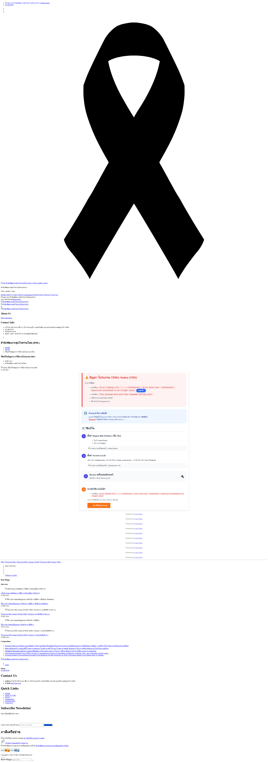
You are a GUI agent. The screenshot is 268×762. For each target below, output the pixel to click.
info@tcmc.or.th (15, 683)
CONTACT (47, 295)
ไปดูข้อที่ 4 (141, 390)
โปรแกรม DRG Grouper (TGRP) (28, 562)
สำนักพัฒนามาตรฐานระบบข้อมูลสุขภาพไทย (52, 746)
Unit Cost (55, 295)
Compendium (27, 295)
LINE (7, 665)
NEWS (20, 295)
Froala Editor (138, 514)
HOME (3, 295)
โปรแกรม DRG (10, 562)
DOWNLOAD (37, 295)
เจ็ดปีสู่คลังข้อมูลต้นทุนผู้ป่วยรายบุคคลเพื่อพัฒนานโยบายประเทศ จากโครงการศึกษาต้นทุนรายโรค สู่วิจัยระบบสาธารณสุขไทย (50, 651)
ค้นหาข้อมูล (6, 759)
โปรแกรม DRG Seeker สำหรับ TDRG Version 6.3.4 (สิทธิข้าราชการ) (25, 614)
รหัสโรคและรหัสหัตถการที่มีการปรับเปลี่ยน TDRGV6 (20, 593)
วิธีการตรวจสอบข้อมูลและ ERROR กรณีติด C (17, 625)
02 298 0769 (9, 5)
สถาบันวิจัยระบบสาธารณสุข (34, 738)
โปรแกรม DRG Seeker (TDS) (50, 562)
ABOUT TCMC (12, 295)
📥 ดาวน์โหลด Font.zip (99, 505)
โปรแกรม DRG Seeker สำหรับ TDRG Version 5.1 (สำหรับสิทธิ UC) (24, 635)
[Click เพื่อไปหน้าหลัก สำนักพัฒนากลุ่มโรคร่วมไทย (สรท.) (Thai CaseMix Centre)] (24, 283)
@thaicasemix (45, 3)
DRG (3, 562)
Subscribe (48, 725)
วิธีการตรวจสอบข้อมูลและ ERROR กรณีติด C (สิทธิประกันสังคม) (24, 604)
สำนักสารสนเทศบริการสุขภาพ (16, 743)
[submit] (32, 760)
